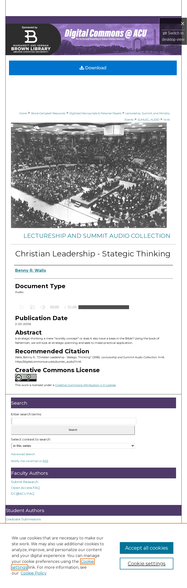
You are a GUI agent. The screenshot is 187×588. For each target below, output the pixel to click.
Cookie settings (147, 564)
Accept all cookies (146, 548)
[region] (93, 555)
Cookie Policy (34, 573)
